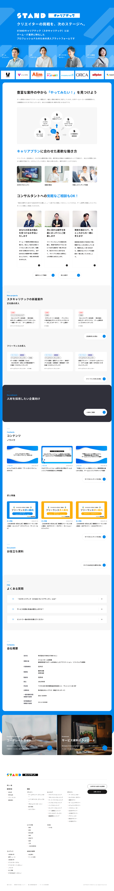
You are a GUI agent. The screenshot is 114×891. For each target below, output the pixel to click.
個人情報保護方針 (32, 884)
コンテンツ (10, 851)
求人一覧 (9, 785)
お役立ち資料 (31, 851)
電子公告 (9, 884)
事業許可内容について (19, 884)
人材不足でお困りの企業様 (97, 786)
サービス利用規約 (44, 884)
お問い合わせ (97, 792)
